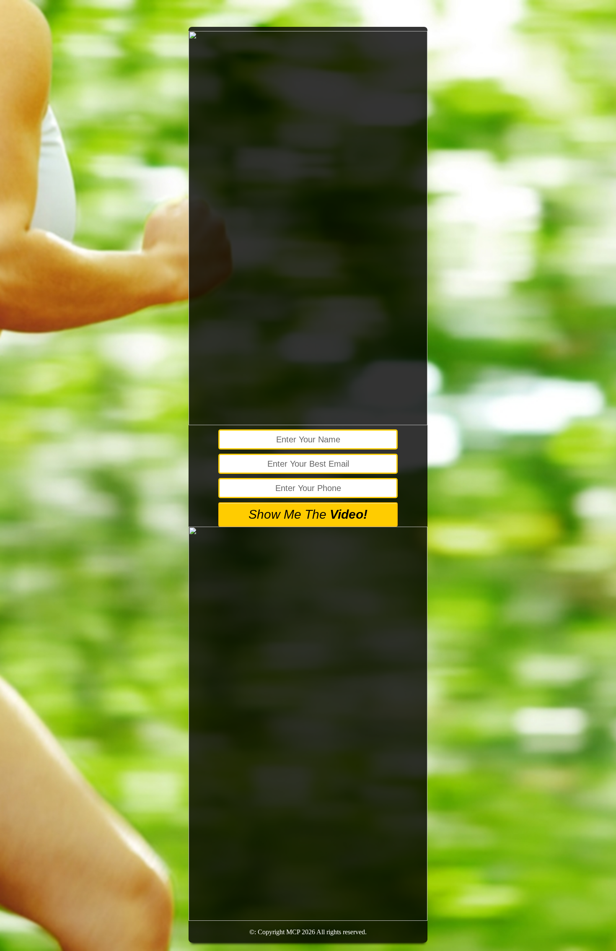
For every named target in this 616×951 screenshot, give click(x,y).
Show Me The (308, 514)
